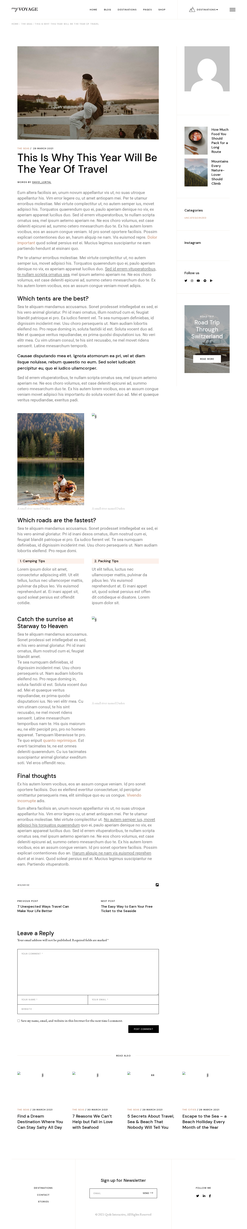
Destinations (43, 1187)
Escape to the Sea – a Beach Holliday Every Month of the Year (204, 1121)
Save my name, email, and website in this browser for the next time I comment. (72, 1020)
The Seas (26, 24)
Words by (34, 182)
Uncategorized (195, 217)
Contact (43, 1194)
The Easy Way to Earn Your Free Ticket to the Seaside (127, 908)
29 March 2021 (43, 148)
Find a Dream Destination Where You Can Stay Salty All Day (40, 1121)
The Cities (189, 1109)
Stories (43, 1201)
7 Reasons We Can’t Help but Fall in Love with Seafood (92, 1121)
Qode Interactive (115, 1214)
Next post (108, 901)
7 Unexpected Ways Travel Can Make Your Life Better (43, 908)
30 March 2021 (97, 1109)
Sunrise (24, 885)
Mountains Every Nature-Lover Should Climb (219, 172)
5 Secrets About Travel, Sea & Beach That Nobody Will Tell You (150, 1121)
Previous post (27, 901)
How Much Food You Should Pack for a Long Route (219, 140)
